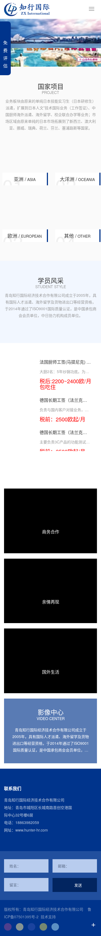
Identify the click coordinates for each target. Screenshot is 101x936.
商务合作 (50, 532)
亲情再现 (50, 602)
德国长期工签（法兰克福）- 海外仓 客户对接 (61, 403)
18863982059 (27, 822)
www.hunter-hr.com (31, 830)
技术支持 (48, 916)
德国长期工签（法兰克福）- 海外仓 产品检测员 (63, 435)
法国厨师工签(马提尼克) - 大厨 (64, 364)
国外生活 (50, 672)
